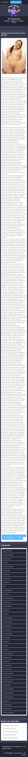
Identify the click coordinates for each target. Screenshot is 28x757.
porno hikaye (15, 536)
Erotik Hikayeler (6, 574)
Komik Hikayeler (6, 602)
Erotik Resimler (6, 661)
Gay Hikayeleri (5, 582)
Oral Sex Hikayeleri (7, 622)
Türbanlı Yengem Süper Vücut (10, 738)
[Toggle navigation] (25, 2)
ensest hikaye (18, 753)
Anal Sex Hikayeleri (7, 558)
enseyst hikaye (6, 536)
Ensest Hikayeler (6, 570)
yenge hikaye (5, 538)
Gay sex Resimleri (6, 665)
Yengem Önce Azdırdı (17, 538)
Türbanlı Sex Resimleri (7, 697)
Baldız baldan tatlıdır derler (9, 734)
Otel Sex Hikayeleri (7, 626)
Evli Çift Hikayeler (6, 578)
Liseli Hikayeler (6, 610)
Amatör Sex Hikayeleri (7, 555)
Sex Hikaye (24, 754)
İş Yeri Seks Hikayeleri (7, 598)
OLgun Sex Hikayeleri (7, 618)
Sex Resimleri (5, 649)
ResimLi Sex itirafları (7, 633)
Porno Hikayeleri (6, 630)
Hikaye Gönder (15, 2)
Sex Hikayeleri (5, 641)
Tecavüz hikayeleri (7, 704)
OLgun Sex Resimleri (7, 681)
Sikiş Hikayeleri (6, 701)
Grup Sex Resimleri (7, 669)
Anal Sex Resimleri (7, 657)
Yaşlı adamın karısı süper (9, 728)
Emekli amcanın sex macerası (10, 725)
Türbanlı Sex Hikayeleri (8, 712)
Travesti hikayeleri (6, 708)
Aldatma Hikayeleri (7, 551)
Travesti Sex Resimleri (7, 693)
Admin (13, 21)
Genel (3, 586)
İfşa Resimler (5, 594)
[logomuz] (14, 11)
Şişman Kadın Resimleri (8, 689)
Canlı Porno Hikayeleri (7, 566)
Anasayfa (4, 2)
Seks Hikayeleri (6, 637)
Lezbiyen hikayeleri (7, 606)
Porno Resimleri (6, 685)
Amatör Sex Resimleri (7, 653)
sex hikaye (23, 536)
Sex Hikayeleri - (9, 753)
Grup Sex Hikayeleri (7, 590)
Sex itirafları (5, 645)
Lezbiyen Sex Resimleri (8, 673)
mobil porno (5, 614)
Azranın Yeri (5, 562)
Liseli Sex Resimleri (7, 677)
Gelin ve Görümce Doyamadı (10, 731)
